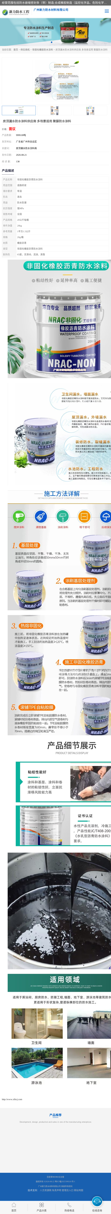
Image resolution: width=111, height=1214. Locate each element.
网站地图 (78, 1190)
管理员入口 (67, 1190)
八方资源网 (45, 1190)
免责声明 (56, 1190)
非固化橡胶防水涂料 (42, 49)
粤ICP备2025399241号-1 (65, 1181)
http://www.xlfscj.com (12, 1099)
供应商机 (25, 49)
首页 (15, 49)
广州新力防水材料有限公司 (49, 1186)
